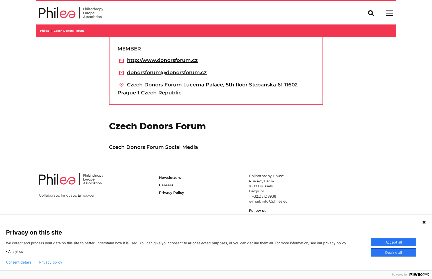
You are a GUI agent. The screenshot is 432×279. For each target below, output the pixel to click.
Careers (166, 185)
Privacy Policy (171, 193)
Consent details (18, 262)
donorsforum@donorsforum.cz (167, 72)
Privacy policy (50, 262)
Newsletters (170, 178)
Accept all (394, 242)
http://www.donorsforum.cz (162, 60)
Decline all (393, 252)
